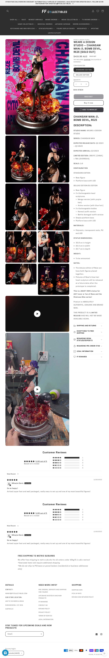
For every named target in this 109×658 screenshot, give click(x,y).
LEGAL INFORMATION (46, 619)
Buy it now (88, 103)
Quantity (77, 80)
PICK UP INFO (76, 593)
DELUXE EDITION (82, 75)
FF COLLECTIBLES (99, 654)
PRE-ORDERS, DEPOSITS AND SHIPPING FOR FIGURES (53, 591)
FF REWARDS (43, 602)
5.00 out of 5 (41, 461)
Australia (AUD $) (14, 653)
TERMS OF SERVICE (45, 616)
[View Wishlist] (97, 11)
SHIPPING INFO (77, 590)
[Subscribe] (41, 634)
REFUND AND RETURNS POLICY (83, 597)
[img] (12, 480)
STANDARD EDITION (84, 70)
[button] (7, 11)
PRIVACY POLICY (44, 612)
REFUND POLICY (44, 609)
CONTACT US (43, 605)
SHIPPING (87, 60)
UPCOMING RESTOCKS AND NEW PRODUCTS (50, 597)
